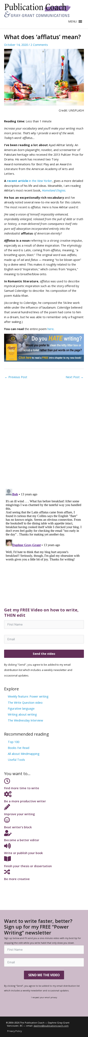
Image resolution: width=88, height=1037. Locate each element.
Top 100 (13, 742)
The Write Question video (25, 702)
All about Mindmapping (23, 754)
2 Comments (39, 45)
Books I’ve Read (18, 748)
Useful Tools (16, 759)
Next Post (74, 377)
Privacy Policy (14, 1030)
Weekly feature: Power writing (28, 696)
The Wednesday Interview (25, 720)
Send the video (44, 654)
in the (29, 181)
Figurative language (21, 708)
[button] (72, 21)
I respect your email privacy (44, 997)
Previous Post (16, 377)
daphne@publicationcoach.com (51, 1025)
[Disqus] (44, 432)
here (50, 329)
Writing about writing (22, 714)
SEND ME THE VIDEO (44, 975)
